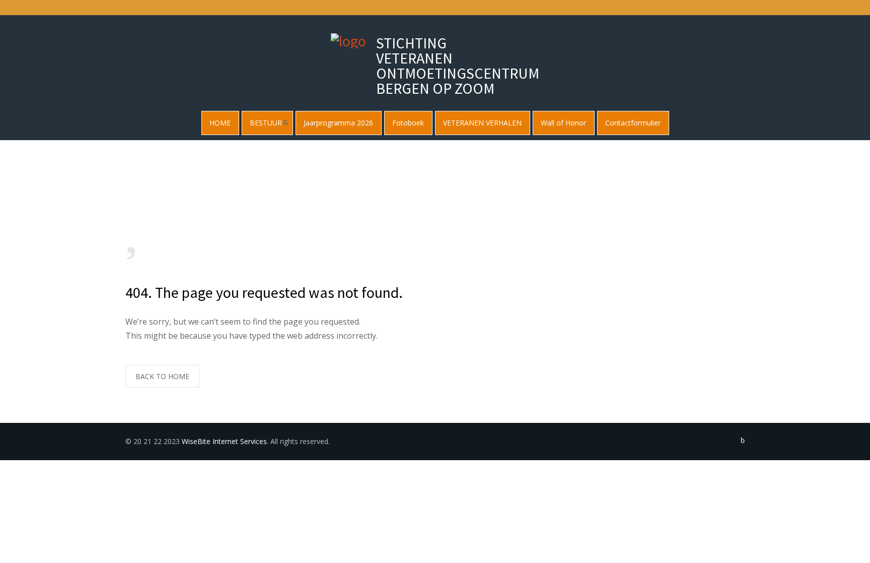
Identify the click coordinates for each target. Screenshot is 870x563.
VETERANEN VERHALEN (482, 123)
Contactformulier (633, 123)
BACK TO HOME (162, 376)
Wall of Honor (563, 123)
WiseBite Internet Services (224, 441)
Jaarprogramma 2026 (338, 123)
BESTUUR (266, 123)
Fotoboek (408, 123)
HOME (220, 123)
